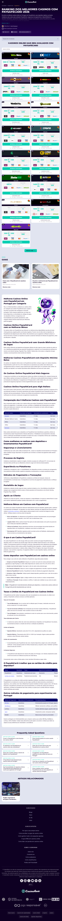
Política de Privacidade (30, 862)
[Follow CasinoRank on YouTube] (32, 880)
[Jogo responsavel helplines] (27, 905)
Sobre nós (31, 852)
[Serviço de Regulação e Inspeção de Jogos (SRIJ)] (3, 899)
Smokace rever (16, 97)
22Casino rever (45, 146)
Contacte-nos (31, 854)
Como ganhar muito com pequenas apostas (30, 836)
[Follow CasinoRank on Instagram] (25, 880)
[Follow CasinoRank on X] (28, 880)
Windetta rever (16, 122)
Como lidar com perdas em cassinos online (30, 841)
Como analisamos (31, 857)
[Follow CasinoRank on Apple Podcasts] (39, 880)
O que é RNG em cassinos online (30, 839)
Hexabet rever (16, 146)
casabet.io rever (45, 171)
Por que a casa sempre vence (30, 830)
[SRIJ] (49, 899)
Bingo (30, 812)
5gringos (7, 427)
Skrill (6, 712)
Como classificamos (30, 860)
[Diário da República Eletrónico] (15, 899)
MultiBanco (7, 706)
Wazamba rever (16, 244)
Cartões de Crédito (9, 676)
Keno (30, 815)
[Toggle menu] (2, 1)
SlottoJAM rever (16, 195)
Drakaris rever (45, 122)
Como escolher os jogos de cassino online (31, 833)
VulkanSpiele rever (45, 220)
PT (30, 884)
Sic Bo (30, 817)
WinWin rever (16, 73)
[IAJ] (30, 899)
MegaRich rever (45, 97)
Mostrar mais (29, 250)
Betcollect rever (16, 171)
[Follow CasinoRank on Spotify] (36, 880)
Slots (30, 820)
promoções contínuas (13, 511)
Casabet (7, 416)
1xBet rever (45, 73)
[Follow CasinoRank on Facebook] (21, 880)
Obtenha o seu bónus (16, 70)
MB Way (7, 703)
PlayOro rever (16, 220)
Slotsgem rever (45, 195)
